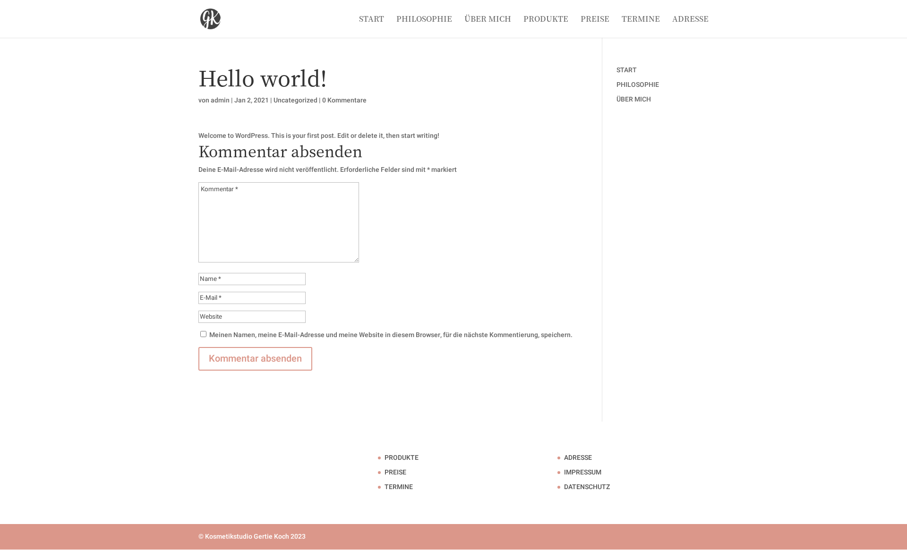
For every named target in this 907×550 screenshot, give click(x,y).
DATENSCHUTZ (587, 487)
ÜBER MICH (487, 20)
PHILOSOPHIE (424, 20)
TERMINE (641, 20)
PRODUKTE (545, 20)
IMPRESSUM (582, 472)
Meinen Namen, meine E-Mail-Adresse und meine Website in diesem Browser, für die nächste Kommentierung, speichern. (391, 335)
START (371, 20)
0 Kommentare (344, 100)
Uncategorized (295, 100)
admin (220, 100)
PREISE (595, 20)
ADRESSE (690, 20)
